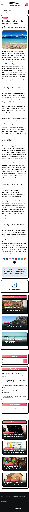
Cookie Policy (4, 501)
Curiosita (7, 480)
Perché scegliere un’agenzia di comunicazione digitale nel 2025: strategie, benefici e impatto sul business (14, 375)
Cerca (14, 356)
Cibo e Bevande (8, 464)
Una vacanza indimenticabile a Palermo (12, 308)
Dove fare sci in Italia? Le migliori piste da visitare (20, 271)
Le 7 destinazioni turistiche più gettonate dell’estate (13, 340)
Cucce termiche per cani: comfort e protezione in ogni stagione (14, 483)
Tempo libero (14, 480)
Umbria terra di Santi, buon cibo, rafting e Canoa (8, 271)
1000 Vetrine (14, 3)
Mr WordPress (5, 409)
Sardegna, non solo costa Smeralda (14, 325)
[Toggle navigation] (2, 4)
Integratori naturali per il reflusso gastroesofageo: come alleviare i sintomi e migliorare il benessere (14, 381)
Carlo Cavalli (11, 27)
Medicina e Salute (9, 448)
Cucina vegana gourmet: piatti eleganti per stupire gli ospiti (13, 467)
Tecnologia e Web (9, 432)
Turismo (5, 17)
